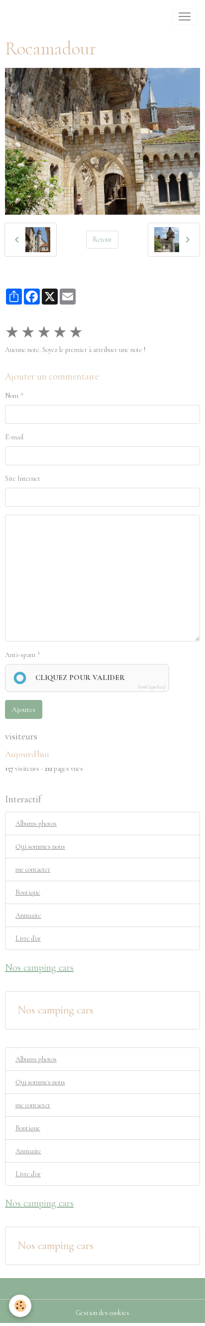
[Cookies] (20, 1306)
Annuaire (28, 915)
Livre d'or (28, 938)
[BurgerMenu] (184, 16)
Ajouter (23, 709)
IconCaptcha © (152, 687)
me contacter (32, 869)
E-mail (14, 437)
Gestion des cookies (102, 1313)
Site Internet (22, 478)
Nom (11, 395)
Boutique (27, 892)
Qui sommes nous (40, 846)
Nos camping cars (55, 1009)
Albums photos (36, 823)
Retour (102, 239)
